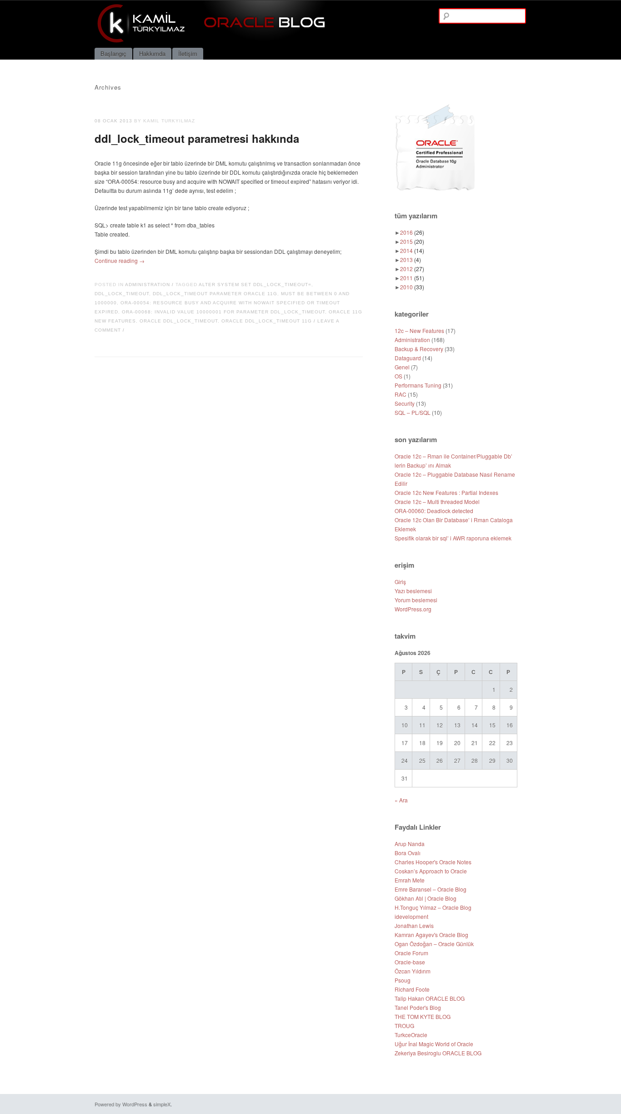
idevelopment (411, 916)
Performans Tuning (418, 385)
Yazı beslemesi (413, 591)
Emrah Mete (410, 880)
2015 (412, 241)
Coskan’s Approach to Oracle (431, 871)
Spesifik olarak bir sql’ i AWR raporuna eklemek (453, 538)
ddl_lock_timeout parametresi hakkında (197, 138)
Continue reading (120, 260)
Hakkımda (152, 53)
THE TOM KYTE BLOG (423, 1016)
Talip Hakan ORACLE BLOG (430, 998)
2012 (412, 268)
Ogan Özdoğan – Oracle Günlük (434, 944)
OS (398, 376)
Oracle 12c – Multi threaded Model (437, 501)
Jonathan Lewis (414, 925)
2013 (410, 259)
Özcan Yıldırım (413, 971)
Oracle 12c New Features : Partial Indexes (446, 492)
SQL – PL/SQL (413, 412)
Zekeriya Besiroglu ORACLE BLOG (438, 1053)
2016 (412, 232)
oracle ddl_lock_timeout (179, 320)
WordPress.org (413, 609)
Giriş (400, 581)
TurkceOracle (411, 1034)
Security (405, 403)
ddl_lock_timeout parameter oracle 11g (215, 293)
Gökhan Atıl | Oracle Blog (425, 898)
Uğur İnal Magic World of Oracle (434, 1044)
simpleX (161, 1104)
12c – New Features (419, 330)
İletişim (187, 53)
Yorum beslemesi (416, 600)
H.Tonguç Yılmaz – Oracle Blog (433, 907)
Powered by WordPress (121, 1104)
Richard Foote (412, 989)
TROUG (404, 1025)
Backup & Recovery (419, 349)
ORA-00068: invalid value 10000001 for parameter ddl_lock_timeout (223, 311)
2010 (412, 287)
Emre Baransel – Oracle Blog (430, 889)
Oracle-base (410, 962)
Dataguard (408, 358)
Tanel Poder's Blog (418, 1007)
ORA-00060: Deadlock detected (434, 510)
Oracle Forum (411, 953)
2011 (412, 278)
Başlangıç (113, 53)
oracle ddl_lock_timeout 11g (266, 320)
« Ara (401, 800)
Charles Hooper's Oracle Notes (433, 862)
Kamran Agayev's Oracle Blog (431, 934)
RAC (400, 394)
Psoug (403, 980)
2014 (412, 250)
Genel (402, 367)
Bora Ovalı (408, 853)
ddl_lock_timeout (122, 293)
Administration (147, 284)
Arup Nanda (410, 843)
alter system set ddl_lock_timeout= (255, 284)
